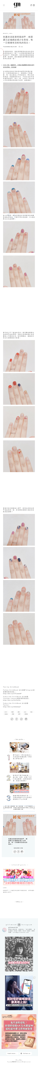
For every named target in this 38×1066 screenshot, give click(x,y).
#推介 (31, 712)
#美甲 (19, 714)
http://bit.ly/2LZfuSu (12, 700)
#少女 (25, 712)
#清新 (13, 714)
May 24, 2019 (14, 46)
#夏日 (19, 712)
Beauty (5, 33)
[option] (19, 881)
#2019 (6, 712)
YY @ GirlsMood (6, 46)
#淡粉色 (6, 714)
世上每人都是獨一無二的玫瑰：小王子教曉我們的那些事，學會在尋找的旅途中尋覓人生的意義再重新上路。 (19, 808)
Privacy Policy (19, 1060)
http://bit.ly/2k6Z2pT (12, 707)
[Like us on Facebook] (31, 5)
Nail (11, 33)
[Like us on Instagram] (34, 5)
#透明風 (26, 714)
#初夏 (12, 712)
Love (5, 887)
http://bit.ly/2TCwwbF (12, 693)
